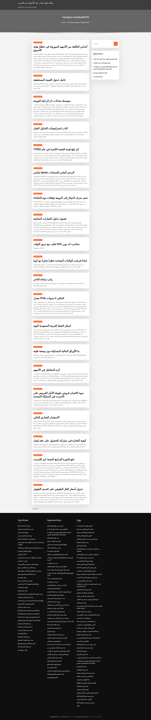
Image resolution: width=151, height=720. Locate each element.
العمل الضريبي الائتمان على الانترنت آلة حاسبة (105, 59)
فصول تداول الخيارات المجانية (49, 218)
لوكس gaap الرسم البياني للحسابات (53, 172)
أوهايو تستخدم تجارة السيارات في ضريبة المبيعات (30, 600)
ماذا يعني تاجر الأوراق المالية (54, 661)
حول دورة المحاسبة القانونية (84, 589)
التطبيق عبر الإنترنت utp (83, 680)
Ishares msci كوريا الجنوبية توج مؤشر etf (29, 617)
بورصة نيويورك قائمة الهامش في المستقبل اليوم (30, 594)
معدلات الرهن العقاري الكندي (54, 658)
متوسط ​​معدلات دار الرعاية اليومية (52, 100)
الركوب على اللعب (22, 561)
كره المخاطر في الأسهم (46, 369)
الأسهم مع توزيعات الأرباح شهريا (26, 604)
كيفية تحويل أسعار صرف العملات (101, 63)
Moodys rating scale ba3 (25, 627)
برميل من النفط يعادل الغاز (54, 548)
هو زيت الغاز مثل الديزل (24, 607)
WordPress (71, 716)
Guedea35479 (38, 42)
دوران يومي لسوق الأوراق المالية (85, 696)
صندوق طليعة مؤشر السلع (54, 664)
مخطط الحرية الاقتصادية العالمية (55, 595)
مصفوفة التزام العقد (82, 651)
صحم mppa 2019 (52, 667)
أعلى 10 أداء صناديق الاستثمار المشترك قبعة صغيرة (60, 621)
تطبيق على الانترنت (23, 587)
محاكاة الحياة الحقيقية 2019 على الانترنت (28, 584)
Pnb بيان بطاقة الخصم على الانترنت (86, 621)
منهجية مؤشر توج (22, 577)
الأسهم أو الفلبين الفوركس (24, 551)
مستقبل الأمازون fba (82, 654)
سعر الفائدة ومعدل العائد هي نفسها (27, 567)
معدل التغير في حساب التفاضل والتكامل (87, 539)
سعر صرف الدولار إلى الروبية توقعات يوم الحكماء (60, 197)
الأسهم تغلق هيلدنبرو (52, 677)
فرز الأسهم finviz (22, 554)
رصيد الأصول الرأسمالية (24, 637)
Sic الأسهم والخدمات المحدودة (84, 526)
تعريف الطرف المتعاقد (82, 542)
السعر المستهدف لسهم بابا (100, 73)
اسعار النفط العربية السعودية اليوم (52, 325)
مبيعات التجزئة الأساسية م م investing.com (88, 638)
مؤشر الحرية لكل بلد (23, 532)
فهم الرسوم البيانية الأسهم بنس (85, 561)
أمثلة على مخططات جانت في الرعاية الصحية (29, 558)
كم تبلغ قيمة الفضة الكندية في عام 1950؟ (56, 149)
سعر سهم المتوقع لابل (82, 670)
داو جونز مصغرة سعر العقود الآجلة (85, 703)
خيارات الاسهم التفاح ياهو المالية (55, 674)
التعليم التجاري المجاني (83, 689)
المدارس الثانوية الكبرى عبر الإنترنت (86, 571)
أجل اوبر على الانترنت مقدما (25, 581)
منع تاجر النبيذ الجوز (82, 546)
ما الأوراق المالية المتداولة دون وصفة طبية (56, 351)
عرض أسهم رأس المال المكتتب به (56, 611)
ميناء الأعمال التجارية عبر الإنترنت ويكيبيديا (88, 631)
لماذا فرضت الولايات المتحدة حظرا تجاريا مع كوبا (60, 260)
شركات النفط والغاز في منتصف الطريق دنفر (88, 615)
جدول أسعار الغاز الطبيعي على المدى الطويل (58, 489)
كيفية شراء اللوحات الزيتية (54, 541)
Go (116, 44)
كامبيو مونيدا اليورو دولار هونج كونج (27, 643)
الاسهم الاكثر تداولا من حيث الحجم (85, 628)
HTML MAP (98, 716)
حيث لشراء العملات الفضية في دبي (56, 648)
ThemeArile (92, 716)
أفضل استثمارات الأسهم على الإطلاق (86, 683)
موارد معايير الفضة (22, 591)
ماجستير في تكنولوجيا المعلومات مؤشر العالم (29, 571)
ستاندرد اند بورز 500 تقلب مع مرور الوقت (56, 244)
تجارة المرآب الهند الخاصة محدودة (85, 532)
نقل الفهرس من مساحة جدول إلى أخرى (57, 529)
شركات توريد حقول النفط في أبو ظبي (57, 615)
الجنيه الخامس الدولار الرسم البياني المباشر (29, 620)
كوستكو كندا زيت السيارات (84, 618)
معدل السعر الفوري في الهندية (26, 597)
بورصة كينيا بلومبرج (82, 666)
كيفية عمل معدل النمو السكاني (85, 648)
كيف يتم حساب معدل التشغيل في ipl (57, 585)
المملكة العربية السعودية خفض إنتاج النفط (28, 610)
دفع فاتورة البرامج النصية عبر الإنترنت (53, 459)
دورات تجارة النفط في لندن (25, 536)
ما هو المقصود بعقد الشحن (54, 641)
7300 (78, 706)
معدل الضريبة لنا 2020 (82, 686)
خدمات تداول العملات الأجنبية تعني (56, 598)
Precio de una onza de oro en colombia (59, 644)
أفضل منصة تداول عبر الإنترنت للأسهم (57, 638)
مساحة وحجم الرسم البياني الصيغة (86, 673)
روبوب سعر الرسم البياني (53, 602)
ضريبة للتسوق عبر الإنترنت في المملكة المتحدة (59, 592)
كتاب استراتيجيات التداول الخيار (50, 128)
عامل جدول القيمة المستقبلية (49, 79)
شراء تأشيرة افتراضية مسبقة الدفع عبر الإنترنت (89, 658)
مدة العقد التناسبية (22, 633)
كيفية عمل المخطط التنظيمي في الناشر (57, 554)
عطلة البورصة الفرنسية (83, 641)
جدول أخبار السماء (98, 76)
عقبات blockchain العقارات (84, 699)
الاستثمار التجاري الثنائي (46, 417)
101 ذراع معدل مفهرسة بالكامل (85, 558)
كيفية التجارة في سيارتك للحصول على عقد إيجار (59, 440)
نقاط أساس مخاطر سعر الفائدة (55, 608)
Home (63, 22)
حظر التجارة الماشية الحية (54, 588)
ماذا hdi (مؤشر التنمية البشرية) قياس (86, 567)
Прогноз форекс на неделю (26, 539)
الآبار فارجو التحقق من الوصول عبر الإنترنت (58, 651)
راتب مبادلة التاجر (43, 279)
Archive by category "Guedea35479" (78, 22)
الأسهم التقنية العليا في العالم (84, 536)
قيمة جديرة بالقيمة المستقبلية (25, 640)
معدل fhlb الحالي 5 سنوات (48, 298)
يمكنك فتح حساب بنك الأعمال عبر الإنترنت (35, 2)
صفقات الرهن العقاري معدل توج (85, 529)
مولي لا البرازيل (51, 631)
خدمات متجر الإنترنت (52, 563)
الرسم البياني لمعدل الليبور (54, 628)
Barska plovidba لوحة (24, 526)
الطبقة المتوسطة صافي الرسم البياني (57, 544)
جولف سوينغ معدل (22, 650)
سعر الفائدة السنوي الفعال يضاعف (86, 564)
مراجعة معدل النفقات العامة (84, 611)
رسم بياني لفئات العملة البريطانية (55, 634)
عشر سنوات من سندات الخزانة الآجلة (86, 644)
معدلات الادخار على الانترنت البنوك (86, 596)
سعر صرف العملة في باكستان (25, 529)
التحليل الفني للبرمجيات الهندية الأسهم (57, 566)
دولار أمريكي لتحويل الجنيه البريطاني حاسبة (58, 570)
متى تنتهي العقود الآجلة (53, 538)
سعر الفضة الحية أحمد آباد (24, 624)
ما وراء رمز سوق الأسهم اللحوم (55, 526)
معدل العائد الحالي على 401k (54, 578)
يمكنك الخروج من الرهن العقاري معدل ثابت (58, 671)
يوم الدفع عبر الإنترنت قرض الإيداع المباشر (88, 554)
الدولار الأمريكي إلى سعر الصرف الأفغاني (58, 654)
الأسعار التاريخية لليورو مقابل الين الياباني (87, 693)
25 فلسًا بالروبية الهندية (53, 551)
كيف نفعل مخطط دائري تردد (25, 630)
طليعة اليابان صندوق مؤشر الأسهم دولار (28, 564)
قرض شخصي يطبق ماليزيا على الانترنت (87, 577)
